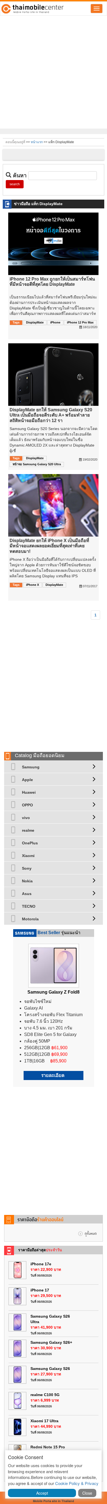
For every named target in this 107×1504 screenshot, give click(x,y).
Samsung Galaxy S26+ (51, 1342)
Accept (42, 1493)
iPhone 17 (39, 1290)
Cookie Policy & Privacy (76, 1483)
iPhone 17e (40, 1264)
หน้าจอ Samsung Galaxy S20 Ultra (37, 464)
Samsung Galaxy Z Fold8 (53, 992)
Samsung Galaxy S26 (50, 1368)
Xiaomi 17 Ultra (44, 1421)
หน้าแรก (37, 142)
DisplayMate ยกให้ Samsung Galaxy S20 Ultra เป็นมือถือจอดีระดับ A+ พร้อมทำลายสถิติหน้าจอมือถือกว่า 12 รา (51, 415)
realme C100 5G (45, 1395)
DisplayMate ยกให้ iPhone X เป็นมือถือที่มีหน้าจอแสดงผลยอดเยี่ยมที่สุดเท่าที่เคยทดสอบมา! (49, 545)
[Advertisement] (53, 72)
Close (87, 1493)
